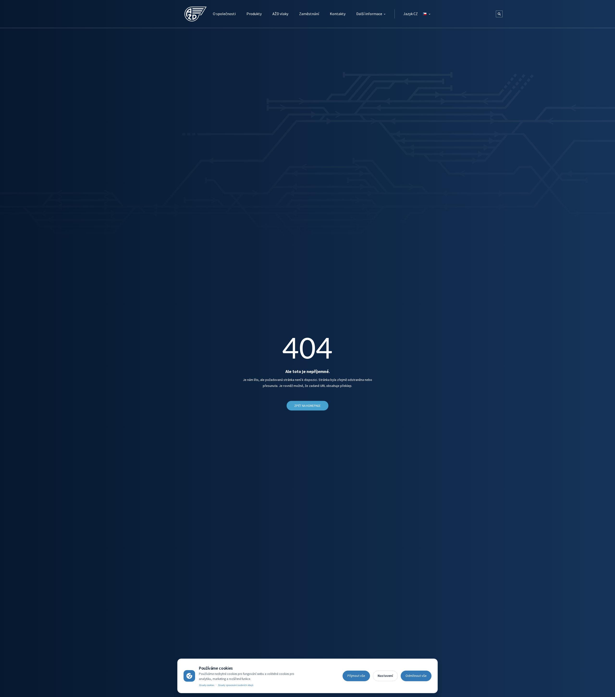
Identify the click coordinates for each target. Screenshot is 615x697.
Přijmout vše (356, 675)
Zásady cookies (206, 685)
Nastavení (385, 675)
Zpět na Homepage (307, 406)
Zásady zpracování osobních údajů (235, 685)
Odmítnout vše (416, 675)
